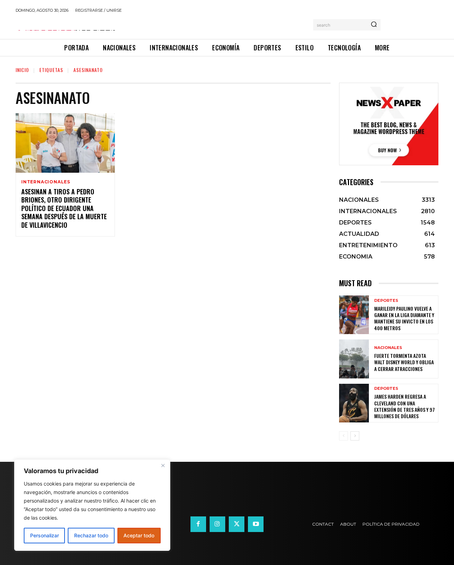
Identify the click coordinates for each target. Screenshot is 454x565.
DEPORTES (386, 301)
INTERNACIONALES (45, 182)
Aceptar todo (138, 535)
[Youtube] (256, 524)
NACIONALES (388, 348)
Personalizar (44, 535)
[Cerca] (163, 465)
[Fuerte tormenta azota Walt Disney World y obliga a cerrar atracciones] (354, 358)
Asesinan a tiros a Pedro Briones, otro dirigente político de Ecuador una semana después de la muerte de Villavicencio (64, 208)
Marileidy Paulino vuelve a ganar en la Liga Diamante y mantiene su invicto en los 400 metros (404, 318)
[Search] (374, 25)
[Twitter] (236, 524)
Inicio (22, 69)
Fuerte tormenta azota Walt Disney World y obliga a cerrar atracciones (404, 362)
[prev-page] (343, 436)
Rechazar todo (91, 535)
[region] (92, 505)
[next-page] (354, 436)
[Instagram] (217, 524)
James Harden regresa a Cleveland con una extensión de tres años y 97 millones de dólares (404, 406)
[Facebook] (198, 524)
